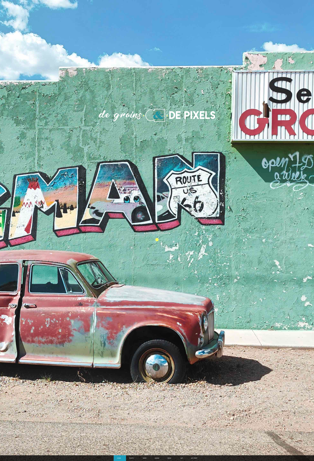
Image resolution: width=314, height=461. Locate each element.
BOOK (169, 458)
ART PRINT (194, 458)
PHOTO (131, 458)
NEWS (144, 458)
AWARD (157, 458)
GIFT (181, 458)
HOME (119, 458)
